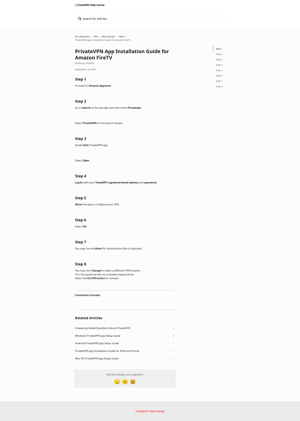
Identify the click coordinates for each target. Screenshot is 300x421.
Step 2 (219, 54)
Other (122, 36)
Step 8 (219, 86)
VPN (95, 36)
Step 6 (219, 75)
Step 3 (219, 59)
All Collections (82, 36)
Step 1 (219, 48)
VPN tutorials (108, 36)
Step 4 (219, 64)
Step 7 (219, 80)
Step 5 (219, 70)
